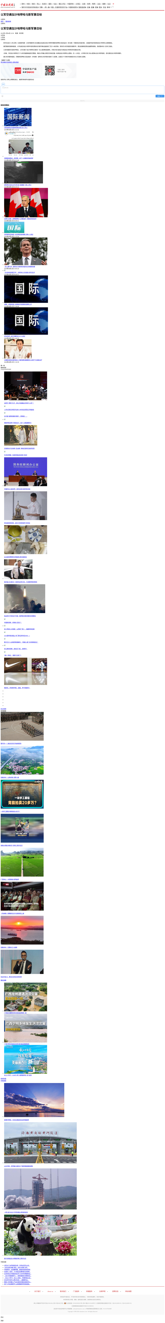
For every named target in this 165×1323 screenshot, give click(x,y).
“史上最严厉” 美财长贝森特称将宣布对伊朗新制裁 (19, 266)
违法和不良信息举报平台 (60, 1308)
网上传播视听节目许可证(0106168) (43, 1303)
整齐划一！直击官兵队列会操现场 (11, 743)
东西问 (44, 4)
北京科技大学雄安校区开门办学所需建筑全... (17, 1273)
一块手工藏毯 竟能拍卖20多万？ (10, 811)
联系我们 (63, 1291)
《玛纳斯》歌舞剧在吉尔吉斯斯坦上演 (12, 913)
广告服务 (76, 1291)
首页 (2, 21)
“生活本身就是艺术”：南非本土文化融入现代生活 (19, 272)
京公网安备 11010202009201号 (74, 1303)
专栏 (104, 7)
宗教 (41, 7)
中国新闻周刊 (73, 7)
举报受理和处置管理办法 (92, 1308)
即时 (23, 4)
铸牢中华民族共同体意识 (30, 7)
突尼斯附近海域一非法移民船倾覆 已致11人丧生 (18, 234)
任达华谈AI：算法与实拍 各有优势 (11, 977)
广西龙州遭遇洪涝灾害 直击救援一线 (15, 1013)
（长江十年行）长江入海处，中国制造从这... (17, 1278)
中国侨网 (70, 4)
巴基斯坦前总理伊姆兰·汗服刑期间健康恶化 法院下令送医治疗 (23, 360)
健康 (103, 4)
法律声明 (102, 1291)
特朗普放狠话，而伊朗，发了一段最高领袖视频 (18, 158)
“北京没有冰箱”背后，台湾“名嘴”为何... (16, 1267)
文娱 (83, 4)
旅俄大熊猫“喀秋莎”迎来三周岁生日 (12, 845)
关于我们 (37, 1291)
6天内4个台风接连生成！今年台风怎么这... (17, 1265)
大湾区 (77, 4)
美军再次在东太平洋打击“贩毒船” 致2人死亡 (17, 185)
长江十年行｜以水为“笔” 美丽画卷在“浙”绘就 (18, 1075)
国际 (50, 4)
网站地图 (128, 1291)
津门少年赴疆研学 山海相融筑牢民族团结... (17, 1284)
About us (50, 1291)
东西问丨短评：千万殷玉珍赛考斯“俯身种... (17, 1271)
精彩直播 (3, 980)
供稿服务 (89, 1291)
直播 (92, 7)
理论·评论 (62, 4)
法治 (98, 4)
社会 (55, 4)
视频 (96, 7)
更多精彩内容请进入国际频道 (10, 62)
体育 (88, 4)
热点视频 (3, 709)
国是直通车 (82, 7)
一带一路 (46, 7)
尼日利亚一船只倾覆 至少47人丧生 (14, 336)
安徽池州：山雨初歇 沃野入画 (10, 777)
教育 (93, 4)
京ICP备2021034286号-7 (89, 1303)
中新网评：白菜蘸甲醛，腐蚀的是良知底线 (17, 1269)
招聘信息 (115, 1291)
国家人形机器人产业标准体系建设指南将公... (17, 1282)
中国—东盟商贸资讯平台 (58, 7)
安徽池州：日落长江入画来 (9, 947)
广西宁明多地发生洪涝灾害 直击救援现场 (16, 1044)
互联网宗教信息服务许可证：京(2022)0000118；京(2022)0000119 (114, 1303)
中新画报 (3, 1080)
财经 (33, 4)
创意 (88, 7)
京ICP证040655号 (58, 1303)
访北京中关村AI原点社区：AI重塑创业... (16, 1280)
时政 (28, 4)
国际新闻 (8, 21)
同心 (38, 4)
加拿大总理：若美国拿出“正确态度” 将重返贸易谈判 (20, 219)
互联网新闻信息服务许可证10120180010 (82, 1306)
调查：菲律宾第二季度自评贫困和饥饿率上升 (18, 304)
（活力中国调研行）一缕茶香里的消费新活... (17, 1276)
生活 (109, 4)
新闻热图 (3, 1078)
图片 (100, 7)
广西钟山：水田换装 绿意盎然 (10, 879)
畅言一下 (160, 96)
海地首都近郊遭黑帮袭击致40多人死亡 (16, 127)
